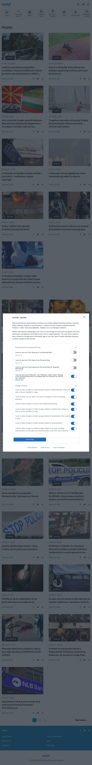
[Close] (85, 318)
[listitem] (46, 347)
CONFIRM (30, 439)
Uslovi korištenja (59, 447)
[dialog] (46, 382)
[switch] (74, 352)
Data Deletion (32, 447)
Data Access (45, 447)
